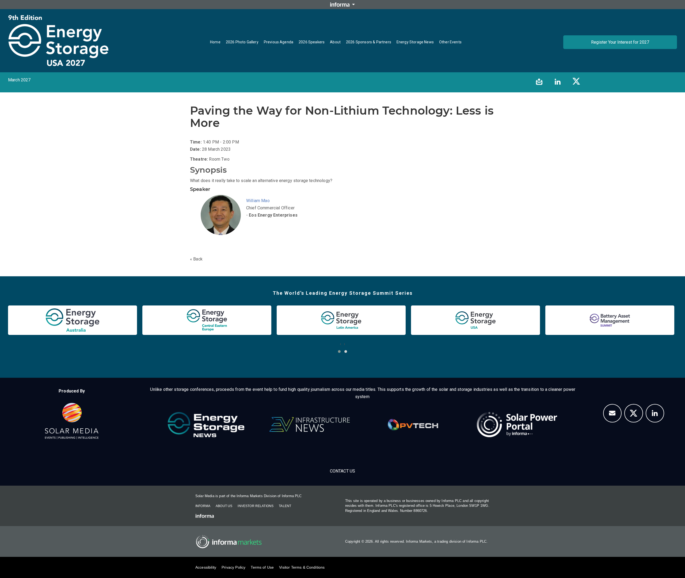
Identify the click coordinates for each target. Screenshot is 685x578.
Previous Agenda (278, 42)
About (335, 42)
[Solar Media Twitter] (633, 413)
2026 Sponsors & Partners (368, 42)
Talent (285, 506)
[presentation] (340, 343)
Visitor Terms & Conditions (302, 567)
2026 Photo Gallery (242, 42)
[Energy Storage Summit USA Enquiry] (612, 413)
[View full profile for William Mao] (222, 221)
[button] (339, 351)
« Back (196, 259)
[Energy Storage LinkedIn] (655, 413)
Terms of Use (262, 567)
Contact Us (342, 471)
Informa (202, 506)
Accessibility (205, 567)
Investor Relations (255, 506)
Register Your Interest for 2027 (620, 42)
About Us (224, 506)
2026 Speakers (312, 42)
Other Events (450, 42)
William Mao (258, 200)
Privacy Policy (233, 567)
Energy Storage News (415, 42)
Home (215, 42)
